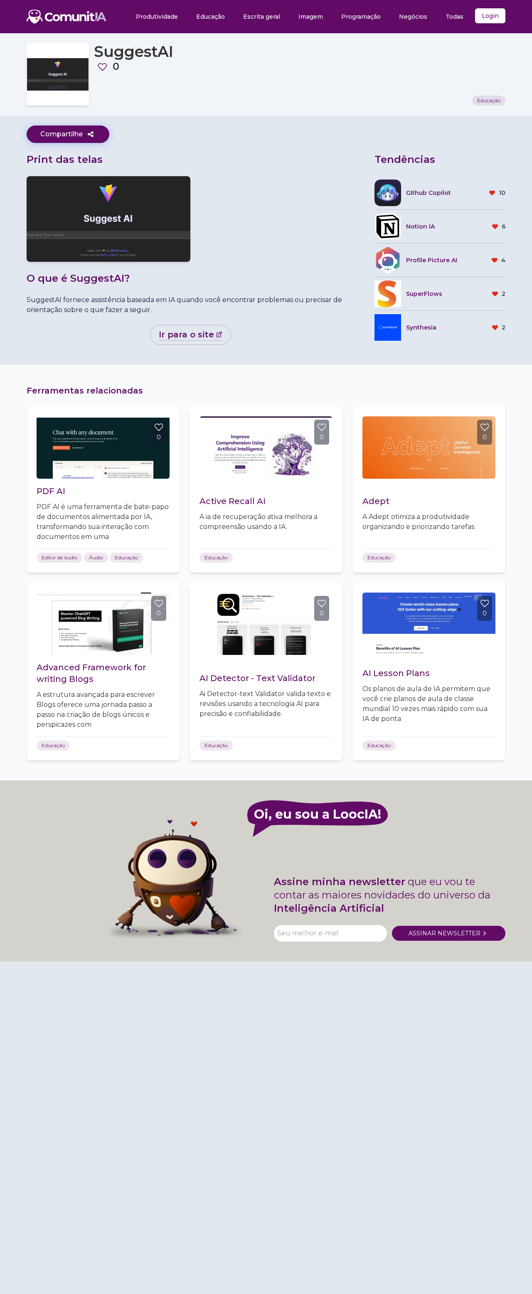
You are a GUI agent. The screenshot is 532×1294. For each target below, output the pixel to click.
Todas (454, 16)
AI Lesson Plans (396, 673)
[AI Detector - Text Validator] (266, 624)
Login (490, 16)
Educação (210, 16)
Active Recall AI (233, 501)
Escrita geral (261, 16)
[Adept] (428, 447)
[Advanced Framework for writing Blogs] (103, 624)
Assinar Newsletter (444, 933)
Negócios (413, 16)
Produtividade (157, 16)
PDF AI (51, 491)
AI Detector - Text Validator (257, 678)
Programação (361, 16)
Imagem (310, 16)
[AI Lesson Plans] (428, 624)
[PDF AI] (103, 447)
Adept (375, 501)
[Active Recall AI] (266, 447)
